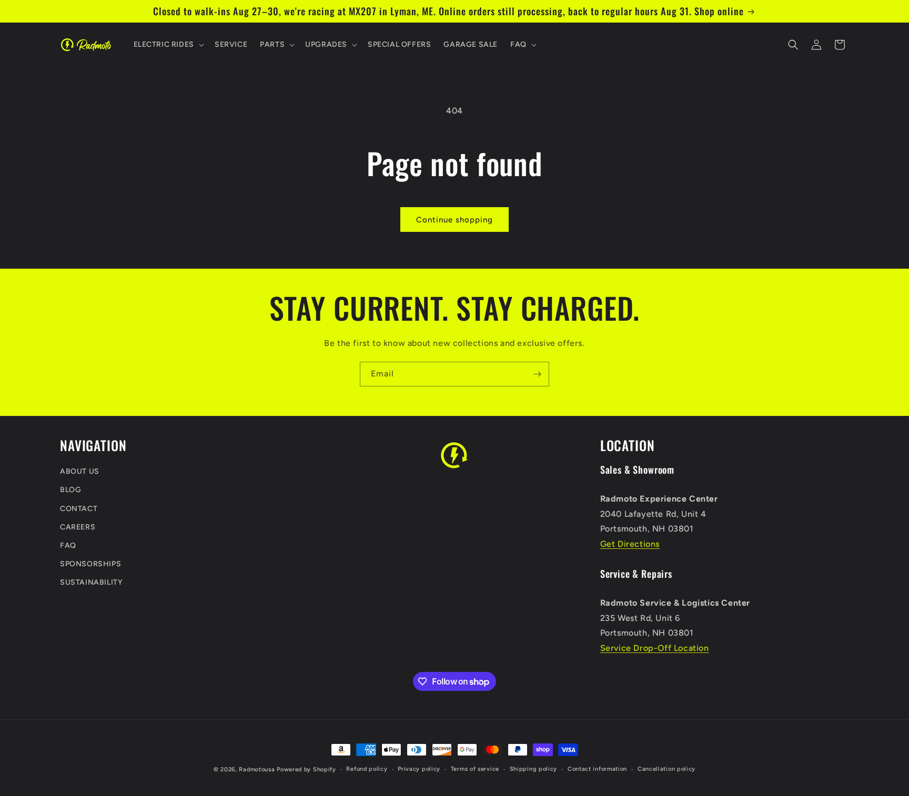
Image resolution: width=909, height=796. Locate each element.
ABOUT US (79, 471)
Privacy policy (419, 769)
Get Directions (630, 544)
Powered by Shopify (306, 769)
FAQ (68, 545)
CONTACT (78, 508)
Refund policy (366, 769)
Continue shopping (454, 219)
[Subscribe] (537, 374)
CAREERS (77, 527)
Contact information (597, 769)
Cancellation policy (666, 769)
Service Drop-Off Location (654, 649)
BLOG (70, 490)
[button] (167, 45)
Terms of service (475, 769)
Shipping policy (534, 769)
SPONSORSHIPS (90, 564)
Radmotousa (257, 769)
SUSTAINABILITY (91, 582)
